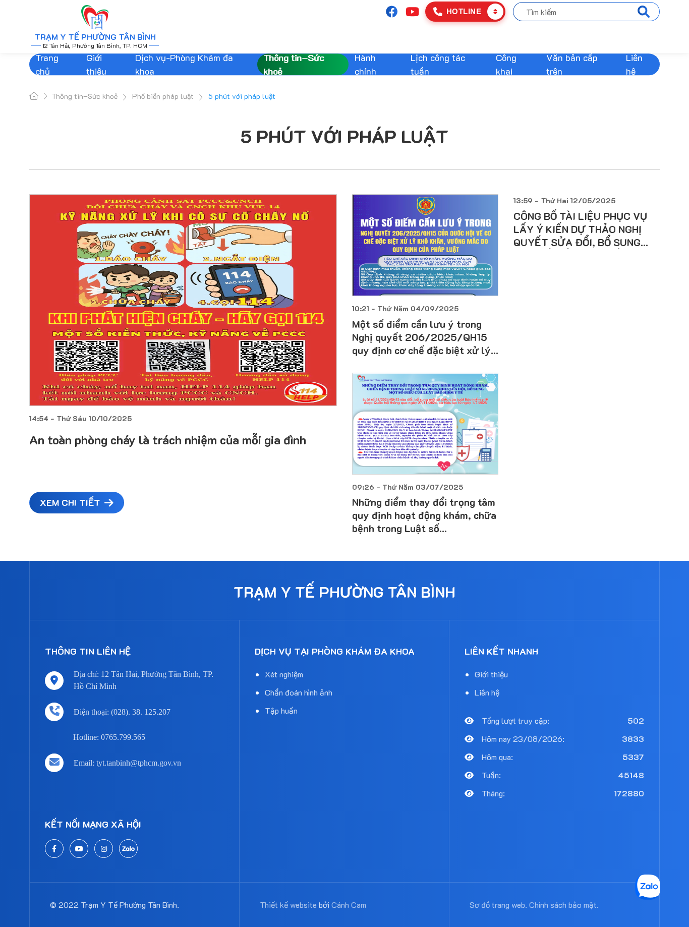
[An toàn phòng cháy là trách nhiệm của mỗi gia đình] (183, 300)
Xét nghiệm (284, 674)
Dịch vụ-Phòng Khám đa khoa (184, 64)
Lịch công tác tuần (438, 64)
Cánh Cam (348, 904)
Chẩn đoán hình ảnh (298, 692)
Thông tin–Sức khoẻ (293, 64)
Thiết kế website (288, 904)
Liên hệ (634, 64)
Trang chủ (47, 64)
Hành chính (365, 64)
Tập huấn (281, 710)
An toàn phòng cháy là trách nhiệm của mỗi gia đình (167, 439)
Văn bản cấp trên (572, 64)
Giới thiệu (96, 64)
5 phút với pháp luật (344, 136)
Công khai (506, 64)
